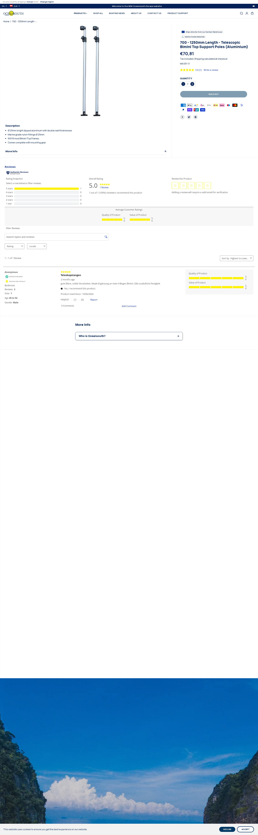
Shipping (199, 58)
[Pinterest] (195, 117)
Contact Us (154, 13)
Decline (227, 829)
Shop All (98, 13)
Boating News (117, 13)
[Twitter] (189, 117)
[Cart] (252, 13)
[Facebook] (182, 117)
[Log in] (246, 13)
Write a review (211, 69)
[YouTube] (253, 6)
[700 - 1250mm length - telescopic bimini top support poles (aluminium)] (92, 72)
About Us (136, 13)
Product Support (178, 13)
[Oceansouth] (13, 13)
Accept (246, 829)
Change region (47, 2)
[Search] (241, 13)
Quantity (186, 78)
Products (80, 13)
